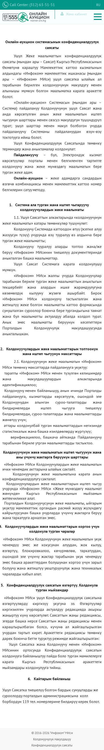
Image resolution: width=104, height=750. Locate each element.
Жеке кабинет (76, 14)
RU (98, 5)
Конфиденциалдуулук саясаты (52, 745)
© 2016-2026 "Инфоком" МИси (52, 733)
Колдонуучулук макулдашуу (52, 739)
